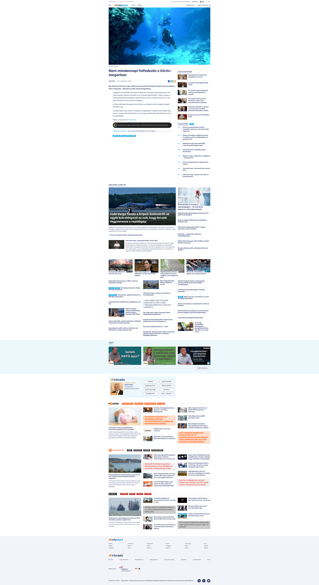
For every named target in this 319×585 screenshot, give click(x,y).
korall (122, 135)
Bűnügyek (168, 546)
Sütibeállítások (189, 580)
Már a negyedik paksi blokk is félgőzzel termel (167, 282)
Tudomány (123, 131)
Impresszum (141, 580)
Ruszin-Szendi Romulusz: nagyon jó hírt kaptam (126, 235)
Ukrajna (140, 5)
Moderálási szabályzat (166, 580)
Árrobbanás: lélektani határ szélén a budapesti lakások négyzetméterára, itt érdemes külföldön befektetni (158, 333)
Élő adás (151, 381)
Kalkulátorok (157, 450)
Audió (186, 546)
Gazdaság (111, 548)
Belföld (110, 543)
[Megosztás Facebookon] (169, 81)
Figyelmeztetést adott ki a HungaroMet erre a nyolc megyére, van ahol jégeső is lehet (169, 274)
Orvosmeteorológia (169, 559)
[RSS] (199, 580)
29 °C (208, 1)
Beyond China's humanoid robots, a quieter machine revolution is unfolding (159, 510)
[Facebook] (204, 580)
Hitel (129, 450)
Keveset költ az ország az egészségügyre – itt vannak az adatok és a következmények (190, 207)
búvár (115, 135)
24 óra (133, 5)
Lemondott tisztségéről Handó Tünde (190, 318)
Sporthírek (183, 559)
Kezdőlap (116, 131)
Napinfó (168, 548)
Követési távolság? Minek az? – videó (155, 326)
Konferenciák (150, 403)
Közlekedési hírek (139, 559)
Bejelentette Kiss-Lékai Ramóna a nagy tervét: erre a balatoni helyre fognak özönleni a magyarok (124, 476)
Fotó (205, 543)
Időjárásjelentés (154, 559)
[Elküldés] (174, 81)
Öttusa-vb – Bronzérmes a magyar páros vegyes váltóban (196, 272)
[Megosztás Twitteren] (172, 81)
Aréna (208, 559)
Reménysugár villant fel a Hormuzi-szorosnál (117, 272)
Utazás (146, 450)
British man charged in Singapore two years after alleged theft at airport (194, 525)
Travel (139, 494)
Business (124, 494)
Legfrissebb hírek (123, 559)
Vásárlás (137, 450)
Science (148, 494)
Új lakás (161, 403)
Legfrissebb (188, 543)
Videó (186, 548)
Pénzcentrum (128, 403)
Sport (132, 494)
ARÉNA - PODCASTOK (203, 5)
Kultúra (130, 546)
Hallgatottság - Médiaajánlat (129, 580)
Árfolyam (138, 403)
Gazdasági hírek (197, 559)
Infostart (112, 81)
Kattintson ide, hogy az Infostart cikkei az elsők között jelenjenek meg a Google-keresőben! (143, 125)
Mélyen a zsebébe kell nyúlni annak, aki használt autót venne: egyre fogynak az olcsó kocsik (194, 483)
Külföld (110, 546)
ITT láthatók (132, 120)
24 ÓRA (191, 124)
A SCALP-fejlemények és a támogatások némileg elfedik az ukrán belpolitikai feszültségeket (191, 282)
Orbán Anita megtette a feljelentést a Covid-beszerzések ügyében (145, 273)
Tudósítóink (150, 543)
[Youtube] (208, 580)
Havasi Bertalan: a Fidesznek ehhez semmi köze (142, 240)
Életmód (149, 548)
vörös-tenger (130, 135)
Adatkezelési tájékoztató (152, 580)
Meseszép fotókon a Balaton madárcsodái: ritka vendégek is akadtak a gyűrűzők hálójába (158, 466)
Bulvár (167, 543)
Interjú (148, 546)
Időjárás (206, 548)
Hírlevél (206, 546)
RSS (183, 580)
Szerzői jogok (177, 580)
